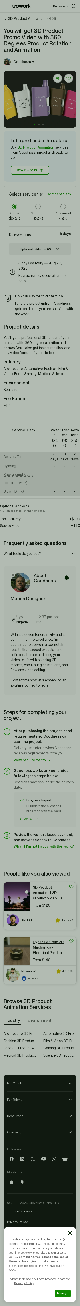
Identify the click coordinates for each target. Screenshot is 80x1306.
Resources (15, 1116)
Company (14, 1132)
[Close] (70, 1233)
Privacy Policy (17, 1222)
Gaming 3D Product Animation (59, 1048)
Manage (63, 1293)
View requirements (30, 760)
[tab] (13, 1020)
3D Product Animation (36, 147)
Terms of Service (19, 1211)
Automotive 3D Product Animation (59, 1033)
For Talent (14, 1099)
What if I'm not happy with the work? (44, 846)
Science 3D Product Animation (59, 1055)
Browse (59, 6)
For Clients (15, 1083)
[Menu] (6, 6)
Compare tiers (58, 194)
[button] (34, 124)
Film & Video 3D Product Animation (59, 1041)
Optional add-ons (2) (35, 249)
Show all (26, 818)
